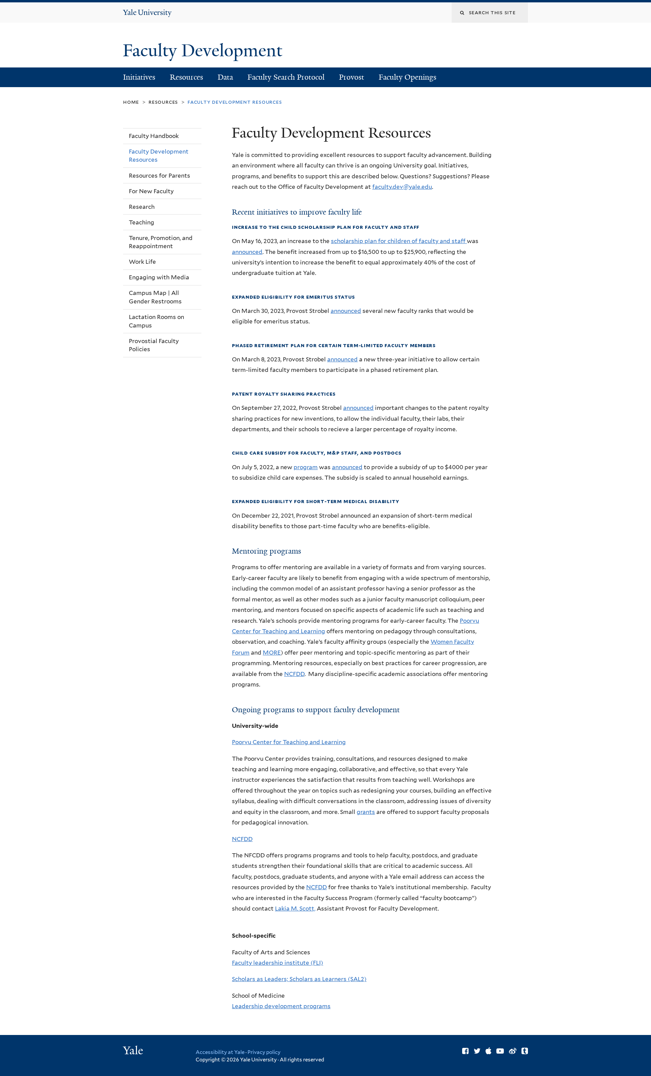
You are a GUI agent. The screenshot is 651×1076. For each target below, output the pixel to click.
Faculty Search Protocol (286, 77)
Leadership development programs (281, 1006)
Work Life (142, 261)
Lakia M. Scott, (295, 908)
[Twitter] (477, 1051)
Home (131, 102)
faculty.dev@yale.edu (402, 186)
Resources (186, 77)
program (306, 467)
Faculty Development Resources (159, 155)
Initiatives (139, 77)
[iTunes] (488, 1051)
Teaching (141, 222)
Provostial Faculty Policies (154, 345)
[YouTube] (500, 1051)
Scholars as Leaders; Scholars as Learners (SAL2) (299, 979)
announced (247, 251)
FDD (321, 887)
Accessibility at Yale (220, 1052)
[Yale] (134, 1051)
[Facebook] (465, 1051)
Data (225, 77)
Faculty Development (205, 50)
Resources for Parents (159, 175)
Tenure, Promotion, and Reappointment (161, 242)
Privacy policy (264, 1052)
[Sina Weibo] (512, 1051)
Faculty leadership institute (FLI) (277, 962)
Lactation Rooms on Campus (156, 321)
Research (142, 206)
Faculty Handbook (154, 136)
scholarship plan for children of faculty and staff (399, 241)
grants (366, 812)
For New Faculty (151, 191)
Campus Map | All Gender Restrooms (155, 297)
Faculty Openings (407, 77)
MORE (272, 652)
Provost (351, 77)
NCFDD (294, 674)
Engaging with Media (159, 277)
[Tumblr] (524, 1051)
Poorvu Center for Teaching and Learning (289, 742)
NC (310, 887)
